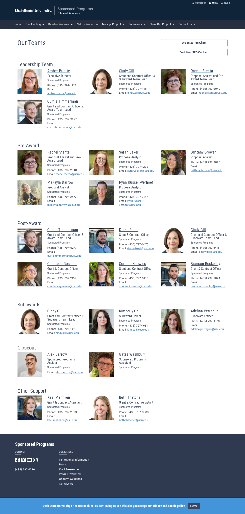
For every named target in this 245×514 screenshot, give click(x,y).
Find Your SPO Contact (194, 52)
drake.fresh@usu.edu (140, 248)
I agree (194, 506)
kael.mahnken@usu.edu (62, 420)
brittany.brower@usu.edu (206, 170)
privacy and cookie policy (168, 506)
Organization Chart (194, 43)
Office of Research (69, 13)
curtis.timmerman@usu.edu (64, 127)
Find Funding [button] (33, 24)
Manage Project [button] (111, 24)
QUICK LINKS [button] (200, 3)
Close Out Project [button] (160, 24)
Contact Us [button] (185, 24)
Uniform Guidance (70, 478)
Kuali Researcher (69, 469)
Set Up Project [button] (85, 24)
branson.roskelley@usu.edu (208, 286)
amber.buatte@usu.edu (61, 93)
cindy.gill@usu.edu (138, 92)
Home (18, 24)
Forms (63, 464)
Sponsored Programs (75, 8)
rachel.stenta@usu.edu (213, 92)
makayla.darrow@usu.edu (63, 204)
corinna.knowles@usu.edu (135, 286)
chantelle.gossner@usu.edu (64, 286)
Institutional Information (74, 459)
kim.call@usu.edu (138, 329)
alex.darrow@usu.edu (69, 372)
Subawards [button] (135, 24)
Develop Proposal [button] (58, 24)
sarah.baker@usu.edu (140, 170)
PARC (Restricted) (70, 474)
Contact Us (66, 483)
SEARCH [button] (227, 3)
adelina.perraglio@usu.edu (207, 329)
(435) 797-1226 (25, 469)
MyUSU (215, 3)
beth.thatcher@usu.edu (133, 420)
